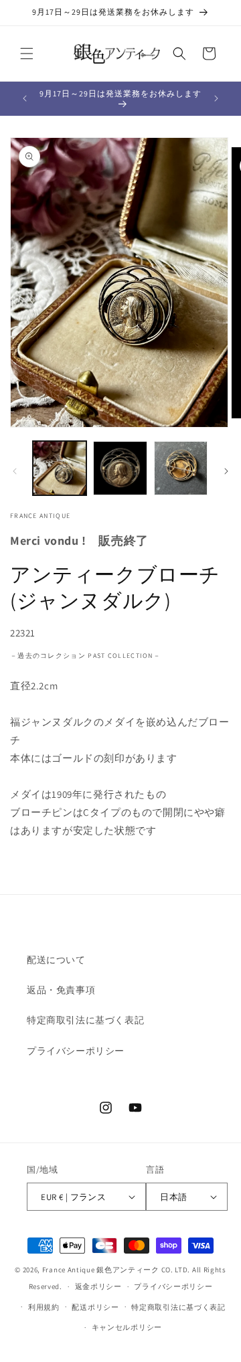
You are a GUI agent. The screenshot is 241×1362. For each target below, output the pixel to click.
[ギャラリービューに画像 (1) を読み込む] (59, 468)
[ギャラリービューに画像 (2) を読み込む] (120, 468)
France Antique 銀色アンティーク (100, 1269)
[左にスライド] (14, 471)
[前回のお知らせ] (24, 98)
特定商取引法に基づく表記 (85, 1020)
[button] (27, 53)
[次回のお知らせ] (216, 98)
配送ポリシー (95, 1307)
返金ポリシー (98, 1286)
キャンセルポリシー (127, 1327)
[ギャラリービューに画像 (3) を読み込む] (181, 468)
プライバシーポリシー (76, 1051)
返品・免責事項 (61, 990)
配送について (56, 960)
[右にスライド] (226, 471)
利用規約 (44, 1307)
